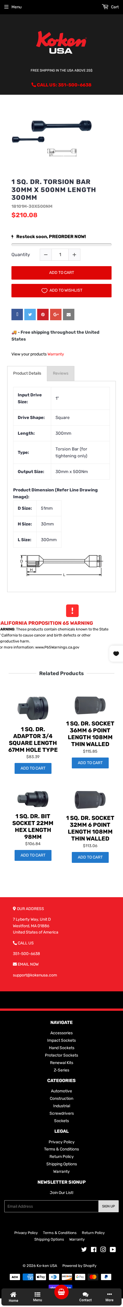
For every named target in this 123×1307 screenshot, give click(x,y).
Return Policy (61, 1156)
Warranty (55, 354)
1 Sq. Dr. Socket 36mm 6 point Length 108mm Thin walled (90, 734)
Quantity (20, 254)
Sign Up (108, 1206)
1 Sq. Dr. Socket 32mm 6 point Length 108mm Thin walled (90, 828)
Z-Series (61, 1070)
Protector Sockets (61, 1055)
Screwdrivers (61, 1113)
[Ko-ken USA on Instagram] (103, 1250)
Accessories (61, 1033)
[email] (68, 314)
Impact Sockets (61, 1040)
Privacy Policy (62, 1142)
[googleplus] (55, 314)
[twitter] (30, 314)
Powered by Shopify (79, 1266)
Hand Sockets (61, 1047)
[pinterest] (43, 314)
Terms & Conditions (61, 1149)
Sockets (61, 1120)
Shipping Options (61, 1164)
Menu (16, 7)
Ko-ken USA (47, 1266)
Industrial (61, 1106)
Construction (61, 1098)
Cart (114, 7)
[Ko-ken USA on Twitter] (84, 1250)
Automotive (61, 1091)
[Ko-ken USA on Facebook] (94, 1250)
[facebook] (17, 314)
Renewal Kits (61, 1062)
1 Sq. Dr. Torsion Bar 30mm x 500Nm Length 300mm (53, 189)
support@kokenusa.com (35, 975)
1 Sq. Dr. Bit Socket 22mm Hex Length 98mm (32, 826)
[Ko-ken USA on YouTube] (113, 1250)
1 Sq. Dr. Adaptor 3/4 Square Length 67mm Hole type (33, 739)
